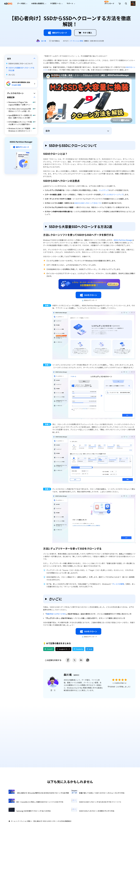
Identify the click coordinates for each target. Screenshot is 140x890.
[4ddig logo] (8, 3)
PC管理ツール (55, 3)
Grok (90, 649)
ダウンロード (109, 3)
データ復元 (21, 3)
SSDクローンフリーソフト (56, 614)
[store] (119, 3)
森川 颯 (43, 41)
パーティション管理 (76, 41)
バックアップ (104, 190)
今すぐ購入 (87, 32)
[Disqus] (70, 734)
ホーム (13, 821)
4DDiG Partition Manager (123, 240)
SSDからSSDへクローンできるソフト (88, 203)
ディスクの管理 (118, 584)
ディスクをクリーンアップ (113, 194)
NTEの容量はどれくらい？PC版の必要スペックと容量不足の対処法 (20, 123)
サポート (70, 3)
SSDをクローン (90, 295)
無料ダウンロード (59, 32)
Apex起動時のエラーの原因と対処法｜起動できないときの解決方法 (20, 116)
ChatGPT (50, 649)
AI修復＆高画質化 (37, 3)
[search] (126, 3)
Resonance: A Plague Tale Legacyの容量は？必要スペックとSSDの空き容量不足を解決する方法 (20, 103)
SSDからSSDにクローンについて (20, 63)
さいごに (11, 74)
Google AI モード (64, 649)
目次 (9, 58)
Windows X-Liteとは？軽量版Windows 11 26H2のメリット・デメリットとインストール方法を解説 (20, 129)
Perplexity (79, 649)
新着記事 (11, 97)
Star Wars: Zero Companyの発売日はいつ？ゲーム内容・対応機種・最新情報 (19, 110)
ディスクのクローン (15, 93)
